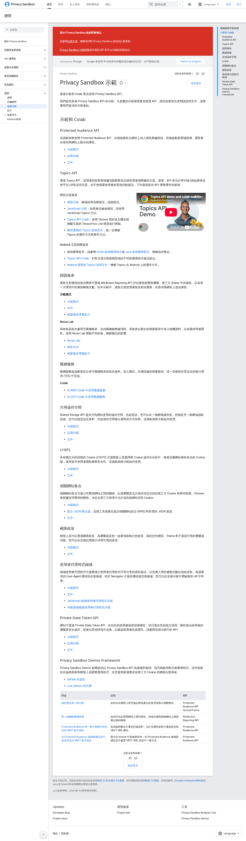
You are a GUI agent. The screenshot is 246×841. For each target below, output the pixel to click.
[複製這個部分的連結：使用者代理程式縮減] (96, 565)
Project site (123, 812)
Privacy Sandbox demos (195, 818)
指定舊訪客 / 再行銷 (72, 702)
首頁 (228, 4)
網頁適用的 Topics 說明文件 (85, 230)
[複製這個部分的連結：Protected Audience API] (102, 131)
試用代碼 (73, 156)
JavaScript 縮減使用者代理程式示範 (90, 601)
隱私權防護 (92, 4)
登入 (239, 4)
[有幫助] (197, 73)
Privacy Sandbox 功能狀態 (75, 49)
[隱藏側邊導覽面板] (43, 834)
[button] (21, 50)
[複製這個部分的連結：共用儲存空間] (85, 408)
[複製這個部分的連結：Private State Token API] (102, 618)
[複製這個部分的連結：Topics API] (80, 173)
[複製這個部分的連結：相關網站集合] (85, 486)
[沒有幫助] (203, 73)
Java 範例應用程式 (137, 252)
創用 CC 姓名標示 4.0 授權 (110, 780)
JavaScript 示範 (77, 208)
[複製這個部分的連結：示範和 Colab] (89, 120)
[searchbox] (24, 30)
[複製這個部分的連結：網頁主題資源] (80, 195)
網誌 (108, 4)
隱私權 (65, 833)
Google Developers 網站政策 (190, 780)
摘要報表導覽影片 (78, 314)
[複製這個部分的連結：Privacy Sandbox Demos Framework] (124, 661)
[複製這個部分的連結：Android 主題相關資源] (91, 245)
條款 (55, 833)
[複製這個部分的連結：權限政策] (78, 529)
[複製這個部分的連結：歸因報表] (78, 276)
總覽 (49, 4)
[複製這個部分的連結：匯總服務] (78, 364)
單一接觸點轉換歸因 (72, 716)
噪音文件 (73, 347)
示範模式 (73, 149)
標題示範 (73, 202)
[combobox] (165, 4)
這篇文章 (73, 41)
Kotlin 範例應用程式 (109, 252)
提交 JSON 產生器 (78, 511)
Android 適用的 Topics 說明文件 (87, 265)
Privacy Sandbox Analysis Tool (199, 812)
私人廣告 (75, 4)
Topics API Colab (78, 219)
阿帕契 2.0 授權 (151, 780)
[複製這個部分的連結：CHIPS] (74, 450)
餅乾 (60, 4)
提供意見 (196, 83)
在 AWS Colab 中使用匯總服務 (86, 390)
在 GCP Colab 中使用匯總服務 (86, 397)
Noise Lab (73, 340)
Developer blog (61, 812)
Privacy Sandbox (68, 73)
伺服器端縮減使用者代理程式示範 (88, 607)
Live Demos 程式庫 (79, 686)
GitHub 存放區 (76, 679)
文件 (70, 162)
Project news (60, 818)
